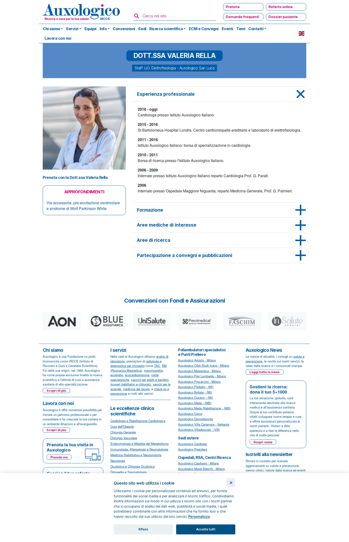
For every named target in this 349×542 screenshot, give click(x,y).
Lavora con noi (58, 38)
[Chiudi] (230, 482)
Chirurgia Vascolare (123, 438)
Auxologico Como (190, 413)
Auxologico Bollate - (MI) (195, 392)
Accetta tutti (205, 529)
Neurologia (117, 460)
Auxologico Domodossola (195, 419)
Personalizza (199, 516)
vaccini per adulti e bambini (150, 379)
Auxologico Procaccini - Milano (199, 381)
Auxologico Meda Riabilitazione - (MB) (204, 408)
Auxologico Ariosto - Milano (197, 360)
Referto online (281, 7)
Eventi (227, 28)
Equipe (91, 28)
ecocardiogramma (137, 375)
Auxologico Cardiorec (192, 444)
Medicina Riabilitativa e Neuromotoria (135, 455)
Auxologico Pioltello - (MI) (195, 387)
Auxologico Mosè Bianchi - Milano (201, 468)
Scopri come (263, 442)
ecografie (116, 375)
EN (301, 33)
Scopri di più (56, 390)
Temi (240, 28)
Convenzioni (124, 28)
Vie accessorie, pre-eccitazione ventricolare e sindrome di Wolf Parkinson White (83, 205)
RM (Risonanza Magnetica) (138, 368)
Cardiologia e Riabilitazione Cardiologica (137, 420)
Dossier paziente (283, 17)
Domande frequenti (242, 17)
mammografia (153, 370)
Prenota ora (59, 457)
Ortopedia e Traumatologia (128, 472)
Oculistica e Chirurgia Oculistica (132, 466)
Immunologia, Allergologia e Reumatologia (139, 449)
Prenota (233, 7)
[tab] (219, 94)
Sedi (142, 28)
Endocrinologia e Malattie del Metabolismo (139, 443)
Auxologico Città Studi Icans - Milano (203, 365)
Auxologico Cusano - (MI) (195, 397)
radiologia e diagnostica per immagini (135, 363)
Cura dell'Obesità (122, 426)
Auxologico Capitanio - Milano (198, 463)
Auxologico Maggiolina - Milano (199, 371)
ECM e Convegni (203, 28)
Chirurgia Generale (123, 432)
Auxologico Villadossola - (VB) (199, 429)
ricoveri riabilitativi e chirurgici (130, 384)
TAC (157, 365)
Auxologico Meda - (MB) (194, 403)
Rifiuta (143, 529)
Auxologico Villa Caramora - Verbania (203, 424)
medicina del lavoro (136, 389)
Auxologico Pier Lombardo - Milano (202, 376)
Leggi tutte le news (265, 372)
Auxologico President (192, 449)
